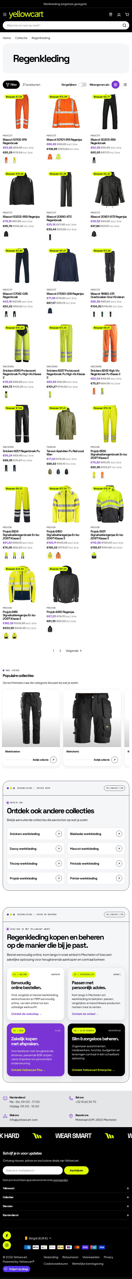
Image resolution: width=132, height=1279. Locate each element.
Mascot (7, 135)
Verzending (51, 1257)
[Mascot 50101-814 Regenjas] (66, 112)
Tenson (51, 447)
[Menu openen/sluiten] (5, 14)
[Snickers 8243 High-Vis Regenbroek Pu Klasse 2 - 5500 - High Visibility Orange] (94, 391)
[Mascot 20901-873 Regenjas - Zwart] (94, 233)
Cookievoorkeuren (56, 1263)
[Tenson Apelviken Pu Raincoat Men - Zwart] (66, 471)
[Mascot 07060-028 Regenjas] (66, 266)
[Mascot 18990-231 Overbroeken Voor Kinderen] (110, 266)
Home (7, 38)
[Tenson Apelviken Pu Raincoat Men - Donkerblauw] (58, 471)
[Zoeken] (124, 25)
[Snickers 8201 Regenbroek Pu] (22, 423)
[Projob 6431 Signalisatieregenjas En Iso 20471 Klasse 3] (110, 504)
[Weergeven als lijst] (125, 84)
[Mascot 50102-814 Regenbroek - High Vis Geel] (14, 160)
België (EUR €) (38, 1238)
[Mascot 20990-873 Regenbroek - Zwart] (50, 237)
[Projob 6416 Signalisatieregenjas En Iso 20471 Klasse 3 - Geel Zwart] (14, 635)
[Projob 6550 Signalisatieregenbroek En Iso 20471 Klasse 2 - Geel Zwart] (94, 475)
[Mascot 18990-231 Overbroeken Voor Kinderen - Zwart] (110, 314)
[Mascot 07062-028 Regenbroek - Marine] (6, 314)
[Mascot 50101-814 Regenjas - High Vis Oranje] (50, 156)
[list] (65, 728)
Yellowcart (20, 1257)
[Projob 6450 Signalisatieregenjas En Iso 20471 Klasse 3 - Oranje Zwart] (58, 555)
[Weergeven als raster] (115, 84)
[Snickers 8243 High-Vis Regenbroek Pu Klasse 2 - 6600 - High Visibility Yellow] (102, 391)
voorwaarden (60, 1179)
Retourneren (70, 1257)
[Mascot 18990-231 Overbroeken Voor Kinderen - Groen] (102, 314)
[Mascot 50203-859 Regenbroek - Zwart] (94, 160)
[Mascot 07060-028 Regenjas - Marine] (50, 310)
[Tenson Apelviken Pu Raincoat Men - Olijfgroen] (50, 471)
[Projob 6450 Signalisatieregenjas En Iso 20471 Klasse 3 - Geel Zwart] (50, 555)
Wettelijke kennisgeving (87, 1263)
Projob (95, 447)
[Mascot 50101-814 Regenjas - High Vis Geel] (58, 156)
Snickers (8, 366)
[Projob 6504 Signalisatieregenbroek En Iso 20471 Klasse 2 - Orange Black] (22, 555)
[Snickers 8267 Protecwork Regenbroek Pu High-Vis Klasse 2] (66, 343)
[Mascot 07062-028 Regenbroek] (22, 266)
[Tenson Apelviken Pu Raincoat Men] (66, 423)
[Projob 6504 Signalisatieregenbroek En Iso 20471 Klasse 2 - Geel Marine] (6, 555)
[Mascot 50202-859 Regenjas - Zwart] (6, 233)
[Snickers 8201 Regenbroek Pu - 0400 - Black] (6, 468)
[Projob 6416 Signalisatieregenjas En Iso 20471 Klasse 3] (22, 584)
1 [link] (53, 650)
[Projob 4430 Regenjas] (66, 584)
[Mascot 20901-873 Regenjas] (110, 189)
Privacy (108, 1257)
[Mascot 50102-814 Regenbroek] (22, 112)
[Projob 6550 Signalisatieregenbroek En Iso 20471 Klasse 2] (110, 423)
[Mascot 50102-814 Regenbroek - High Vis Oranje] (6, 160)
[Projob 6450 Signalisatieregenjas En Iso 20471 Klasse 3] (66, 504)
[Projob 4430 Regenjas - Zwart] (50, 629)
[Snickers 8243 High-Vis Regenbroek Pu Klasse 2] (110, 343)
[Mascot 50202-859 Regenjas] (22, 189)
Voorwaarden (91, 1257)
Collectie (21, 38)
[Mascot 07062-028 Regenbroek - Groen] (14, 314)
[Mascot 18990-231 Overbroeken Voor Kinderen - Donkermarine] (94, 314)
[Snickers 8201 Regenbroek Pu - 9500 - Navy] (14, 468)
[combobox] (66, 25)
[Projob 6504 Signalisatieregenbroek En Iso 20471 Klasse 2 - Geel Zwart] (14, 555)
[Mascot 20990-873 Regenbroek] (66, 189)
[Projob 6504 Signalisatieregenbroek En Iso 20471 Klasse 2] (22, 504)
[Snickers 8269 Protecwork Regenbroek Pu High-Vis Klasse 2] (22, 343)
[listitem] (36, 834)
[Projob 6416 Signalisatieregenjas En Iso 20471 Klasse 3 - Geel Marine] (6, 635)
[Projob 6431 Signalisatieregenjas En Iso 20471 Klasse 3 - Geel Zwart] (94, 555)
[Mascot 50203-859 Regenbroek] (110, 112)
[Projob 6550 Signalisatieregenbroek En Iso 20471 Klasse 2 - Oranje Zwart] (102, 475)
